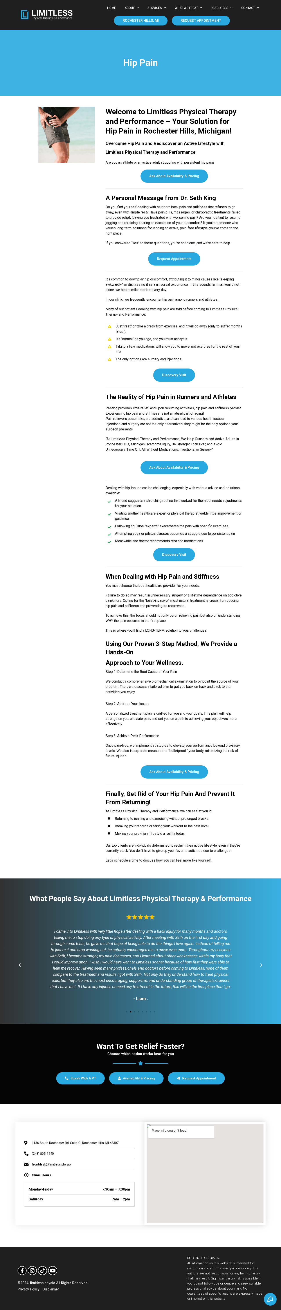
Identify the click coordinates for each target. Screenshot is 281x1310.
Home (111, 8)
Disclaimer (50, 1289)
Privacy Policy (29, 1289)
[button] (126, 1011)
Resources (219, 8)
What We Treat (186, 8)
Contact (248, 8)
